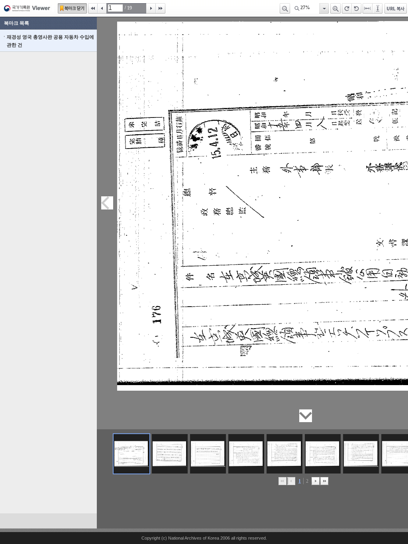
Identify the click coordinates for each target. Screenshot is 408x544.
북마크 (72, 8)
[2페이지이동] (170, 454)
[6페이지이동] (323, 454)
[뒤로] (316, 481)
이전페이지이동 (107, 202)
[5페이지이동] (284, 454)
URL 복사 (395, 8)
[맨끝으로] (324, 481)
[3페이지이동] (208, 454)
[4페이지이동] (246, 454)
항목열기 (323, 8)
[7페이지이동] (361, 454)
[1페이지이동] (131, 454)
